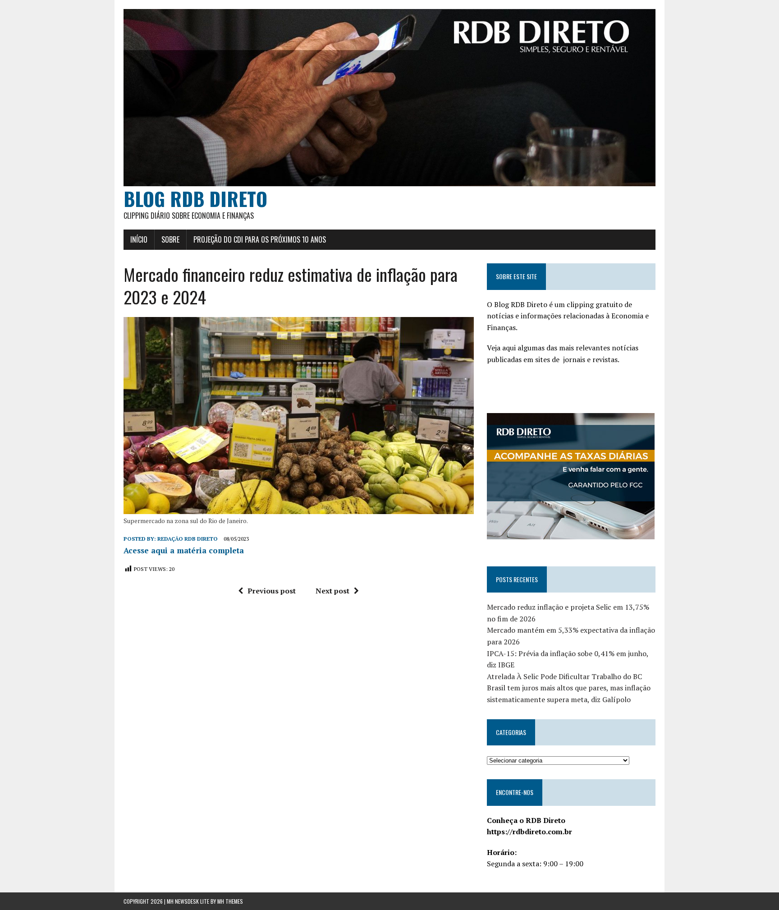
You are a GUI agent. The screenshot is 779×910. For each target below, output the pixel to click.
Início (138, 239)
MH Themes (230, 901)
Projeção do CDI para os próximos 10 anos (259, 239)
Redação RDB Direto (187, 538)
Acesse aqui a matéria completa (184, 550)
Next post (332, 591)
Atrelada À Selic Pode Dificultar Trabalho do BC (564, 676)
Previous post (271, 591)
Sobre (170, 239)
